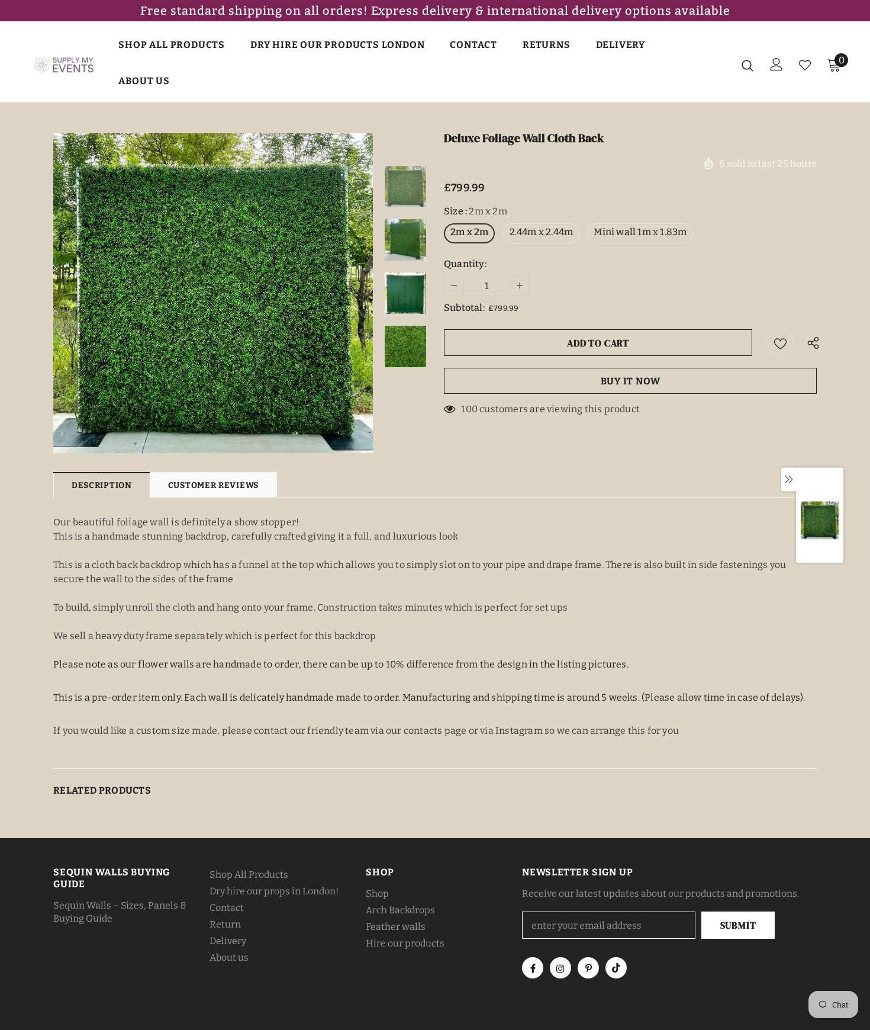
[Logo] (64, 65)
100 (469, 409)
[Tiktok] (616, 967)
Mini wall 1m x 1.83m (640, 232)
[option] (213, 293)
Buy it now (630, 381)
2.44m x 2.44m (541, 232)
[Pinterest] (588, 967)
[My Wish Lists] (805, 65)
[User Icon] (776, 64)
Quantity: (465, 263)
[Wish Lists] (780, 342)
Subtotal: (464, 307)
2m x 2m (469, 232)
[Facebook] (532, 967)
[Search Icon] (747, 65)
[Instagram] (560, 967)
